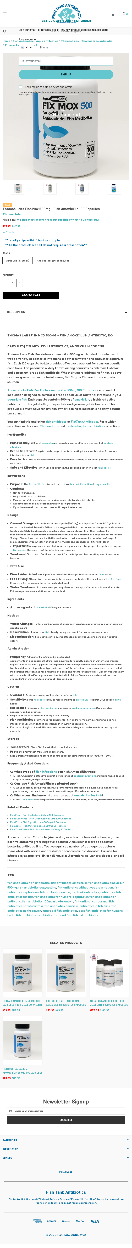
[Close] (113, 15)
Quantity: (8, 275)
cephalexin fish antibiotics (91, 896)
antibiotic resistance (83, 707)
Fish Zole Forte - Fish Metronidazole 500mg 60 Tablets (41, 829)
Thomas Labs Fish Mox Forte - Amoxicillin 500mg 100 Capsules (51, 390)
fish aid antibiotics (85, 915)
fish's (101, 574)
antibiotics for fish (20, 896)
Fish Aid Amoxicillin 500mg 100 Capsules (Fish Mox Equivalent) (22, 1003)
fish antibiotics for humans (53, 896)
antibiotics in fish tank (94, 906)
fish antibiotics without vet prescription (85, 887)
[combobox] (27, 47)
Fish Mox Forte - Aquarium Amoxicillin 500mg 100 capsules (66, 1003)
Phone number (27, 39)
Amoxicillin (43, 607)
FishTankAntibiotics (84, 421)
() (127, 13)
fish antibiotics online (55, 892)
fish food (116, 579)
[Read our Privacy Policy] (111, 92)
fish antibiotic (36, 484)
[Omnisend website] (66, 112)
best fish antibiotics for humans (101, 910)
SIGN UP (66, 74)
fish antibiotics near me (91, 901)
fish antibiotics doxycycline (37, 887)
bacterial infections (81, 484)
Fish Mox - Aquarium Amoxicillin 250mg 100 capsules (22, 1070)
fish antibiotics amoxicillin (69, 883)
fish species (104, 467)
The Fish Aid (28, 799)
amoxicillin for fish (88, 795)
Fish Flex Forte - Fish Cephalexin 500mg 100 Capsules (40, 818)
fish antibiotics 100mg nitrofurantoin (47, 901)
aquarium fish (17, 399)
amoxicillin (81, 399)
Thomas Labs (49, 426)
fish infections (46, 771)
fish (32, 455)
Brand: (7, 253)
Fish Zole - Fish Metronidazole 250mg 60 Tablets (38, 825)
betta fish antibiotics (21, 915)
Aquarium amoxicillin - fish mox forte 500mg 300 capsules (109, 1003)
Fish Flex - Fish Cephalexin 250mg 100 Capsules (37, 814)
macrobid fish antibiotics (59, 910)
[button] (66, 312)
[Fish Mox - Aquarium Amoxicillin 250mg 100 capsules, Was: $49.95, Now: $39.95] (22, 1040)
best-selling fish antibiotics (85, 426)
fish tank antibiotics (85, 892)
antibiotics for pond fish (55, 915)
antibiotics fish (110, 892)
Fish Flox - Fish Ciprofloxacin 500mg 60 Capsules (38, 822)
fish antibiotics (56, 421)
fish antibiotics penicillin (61, 906)
